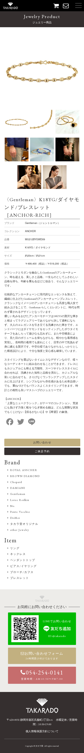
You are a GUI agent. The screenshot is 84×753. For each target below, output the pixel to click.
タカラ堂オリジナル (24, 524)
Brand (12, 462)
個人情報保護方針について (42, 731)
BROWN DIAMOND (25, 476)
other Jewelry (19, 530)
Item (10, 540)
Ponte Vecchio (20, 512)
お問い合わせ (42, 442)
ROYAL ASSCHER (23, 470)
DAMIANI (17, 488)
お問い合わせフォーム (44, 655)
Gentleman (17, 494)
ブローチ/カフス (22, 572)
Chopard (16, 482)
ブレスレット (19, 578)
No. (12, 506)
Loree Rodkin (19, 500)
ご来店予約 (42, 451)
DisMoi (15, 518)
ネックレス (18, 554)
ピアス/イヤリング (23, 566)
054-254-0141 (42, 674)
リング (15, 548)
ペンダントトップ (22, 560)
